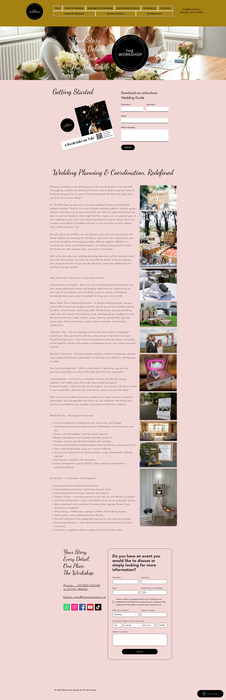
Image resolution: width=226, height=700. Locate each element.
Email (124, 116)
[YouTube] (90, 607)
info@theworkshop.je (191, 9)
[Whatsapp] (66, 607)
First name (126, 104)
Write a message (128, 127)
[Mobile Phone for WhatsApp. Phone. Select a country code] (145, 592)
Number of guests (148, 610)
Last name (150, 104)
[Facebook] (82, 607)
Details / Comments (120, 632)
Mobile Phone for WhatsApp (151, 588)
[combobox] (125, 614)
